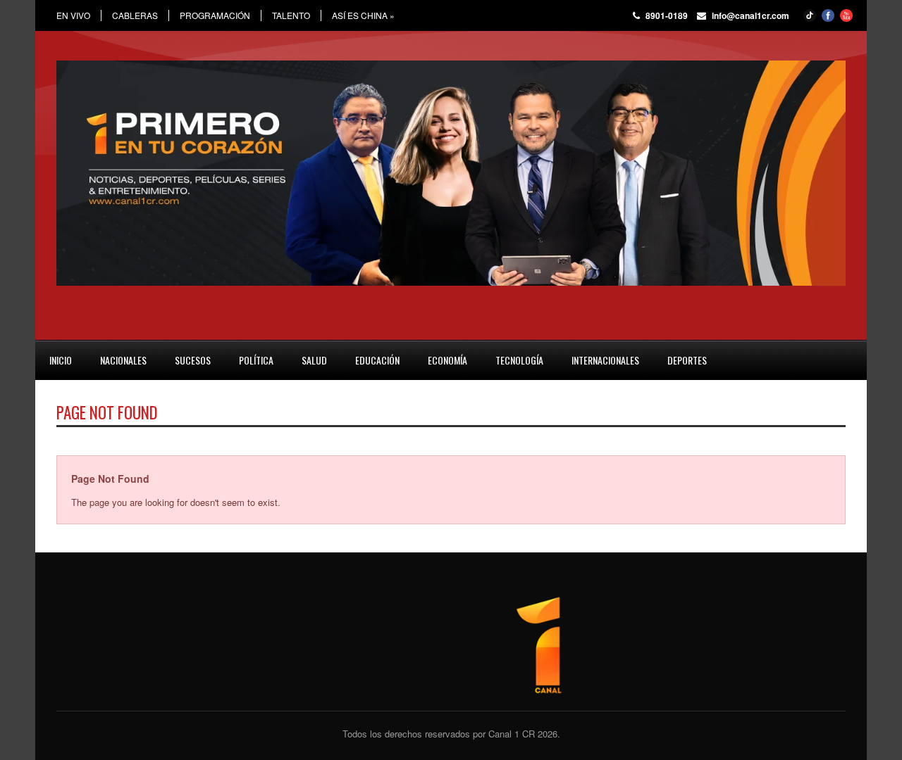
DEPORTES (687, 360)
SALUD (314, 360)
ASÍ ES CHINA (363, 15)
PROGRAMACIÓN (215, 15)
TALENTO (291, 15)
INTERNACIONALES (605, 360)
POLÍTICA (256, 360)
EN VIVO (73, 15)
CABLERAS (135, 15)
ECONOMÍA (447, 360)
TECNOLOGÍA (519, 360)
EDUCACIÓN (377, 360)
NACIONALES (123, 360)
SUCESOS (193, 360)
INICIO (60, 360)
